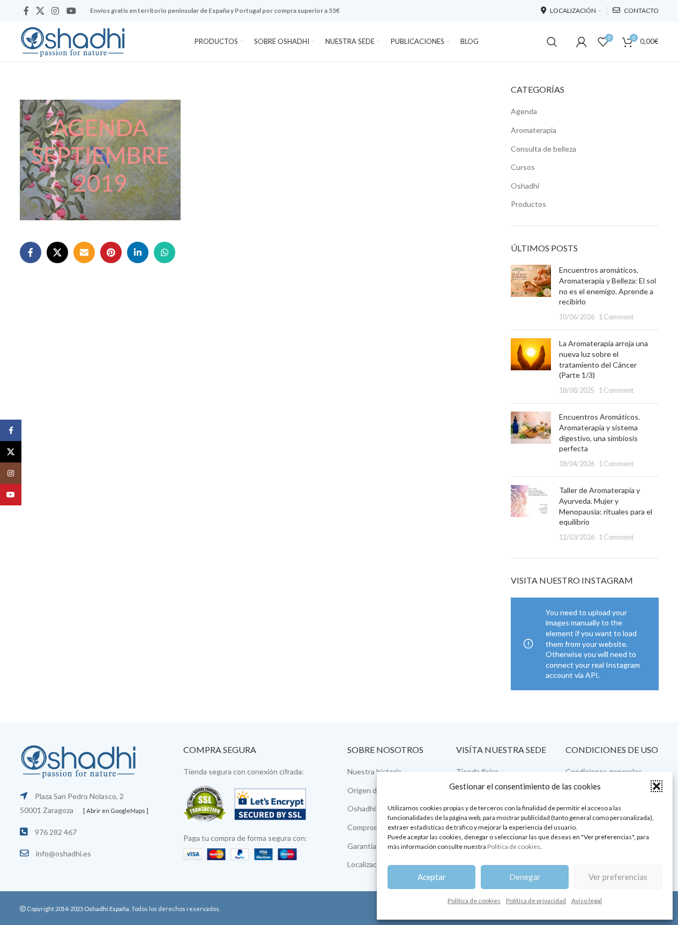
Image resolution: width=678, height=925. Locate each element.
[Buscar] (552, 42)
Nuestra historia (374, 771)
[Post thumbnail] (531, 293)
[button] (656, 786)
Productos (528, 203)
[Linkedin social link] (137, 252)
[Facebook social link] (26, 11)
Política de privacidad (536, 901)
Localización (367, 864)
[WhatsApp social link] (164, 252)
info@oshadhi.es (63, 853)
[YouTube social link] (71, 11)
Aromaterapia (533, 130)
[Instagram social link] (55, 11)
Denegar (525, 877)
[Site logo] (73, 40)
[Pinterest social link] (111, 252)
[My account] (581, 42)
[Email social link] (84, 252)
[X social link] (40, 11)
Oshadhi (525, 185)
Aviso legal (586, 901)
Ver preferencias (617, 877)
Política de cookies (513, 846)
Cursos (523, 166)
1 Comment (616, 317)
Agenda (524, 111)
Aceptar (432, 877)
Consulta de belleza (543, 148)
